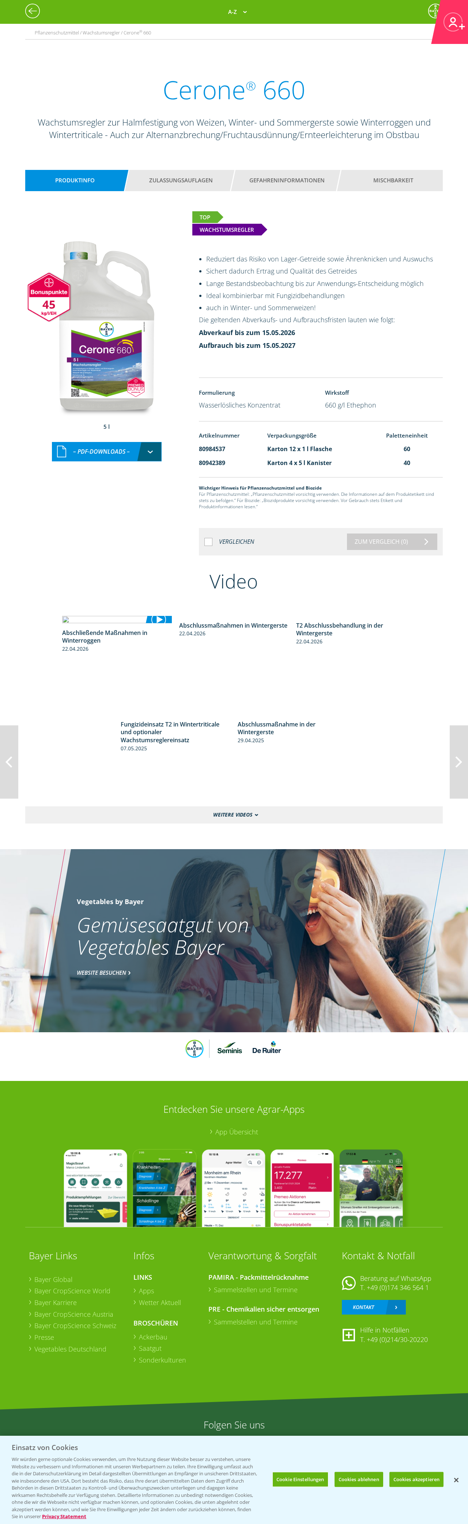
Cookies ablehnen (359, 1479)
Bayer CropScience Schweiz (75, 1325)
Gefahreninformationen (287, 180)
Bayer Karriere (55, 1302)
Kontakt (363, 1307)
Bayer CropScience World (72, 1290)
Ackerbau (153, 1336)
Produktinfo (75, 180)
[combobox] (107, 451)
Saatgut (150, 1348)
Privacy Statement (64, 1516)
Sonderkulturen (162, 1360)
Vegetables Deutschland (70, 1349)
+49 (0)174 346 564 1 (398, 1287)
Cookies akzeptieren (416, 1479)
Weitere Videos (232, 814)
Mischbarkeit (393, 180)
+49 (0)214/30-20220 (397, 1339)
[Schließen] (456, 1480)
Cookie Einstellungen (300, 1479)
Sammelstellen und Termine (256, 1289)
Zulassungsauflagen (181, 180)
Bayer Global (53, 1279)
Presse (44, 1337)
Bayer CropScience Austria (73, 1314)
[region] (234, 1480)
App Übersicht (236, 1131)
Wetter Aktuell (160, 1302)
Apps (146, 1290)
